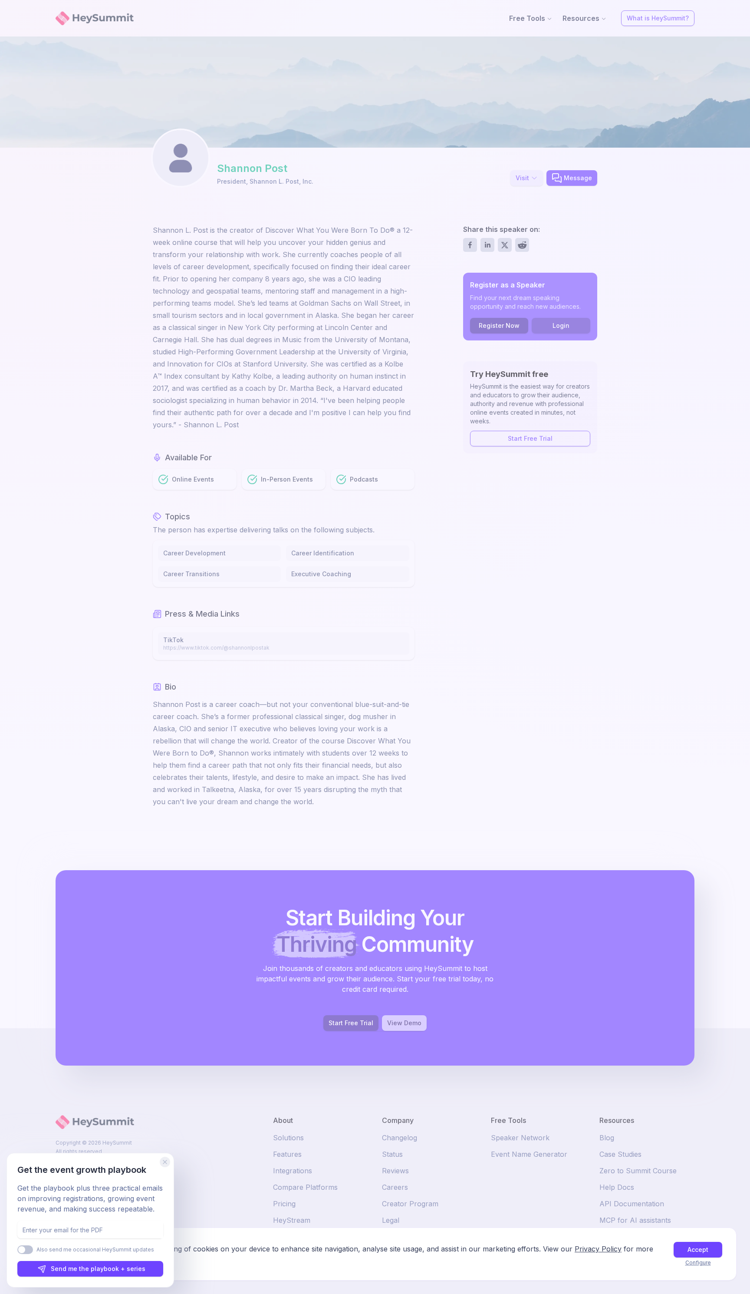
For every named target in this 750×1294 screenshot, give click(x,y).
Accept (698, 1249)
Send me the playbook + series (98, 1268)
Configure (698, 1262)
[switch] (25, 1249)
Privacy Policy (598, 1248)
